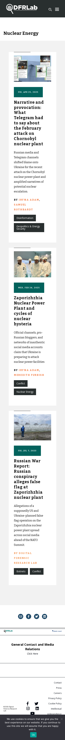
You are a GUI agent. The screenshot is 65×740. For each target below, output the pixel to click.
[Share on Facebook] (28, 616)
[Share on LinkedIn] (44, 616)
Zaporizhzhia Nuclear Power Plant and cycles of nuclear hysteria (29, 310)
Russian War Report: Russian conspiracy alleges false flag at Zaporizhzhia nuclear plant (28, 479)
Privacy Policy (55, 698)
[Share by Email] (20, 616)
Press (59, 687)
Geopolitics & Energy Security (28, 227)
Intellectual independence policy (54, 714)
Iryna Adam (29, 199)
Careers (58, 693)
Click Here (32, 653)
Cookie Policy (55, 703)
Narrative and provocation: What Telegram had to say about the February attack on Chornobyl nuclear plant (29, 123)
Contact (58, 682)
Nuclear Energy (24, 391)
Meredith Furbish (29, 375)
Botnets (20, 571)
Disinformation (24, 218)
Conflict (20, 383)
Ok (33, 734)
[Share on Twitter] (36, 616)
